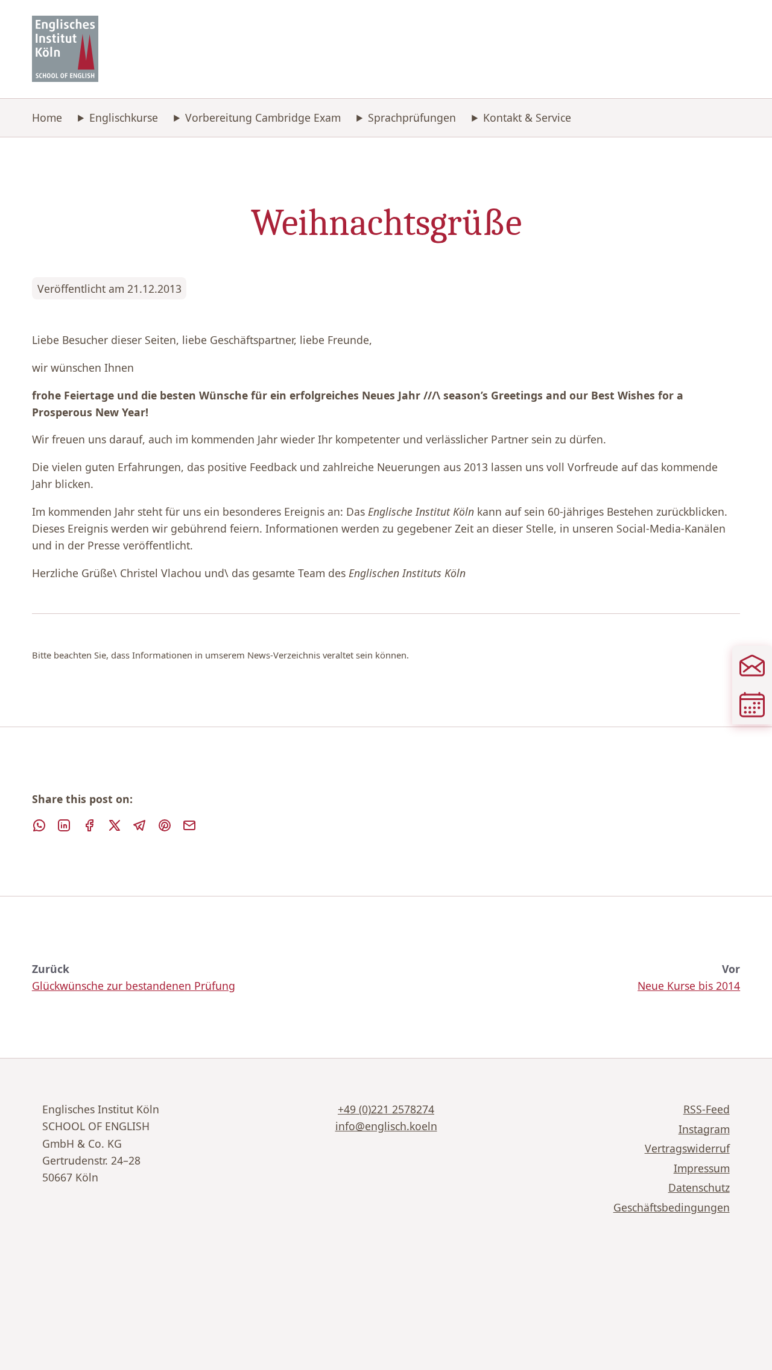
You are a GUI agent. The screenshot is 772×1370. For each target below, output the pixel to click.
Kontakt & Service (527, 117)
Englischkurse (123, 117)
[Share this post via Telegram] (139, 825)
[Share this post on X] (114, 825)
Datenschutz (699, 1187)
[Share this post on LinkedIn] (64, 825)
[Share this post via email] (189, 825)
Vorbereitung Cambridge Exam (263, 117)
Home (47, 117)
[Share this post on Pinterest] (164, 825)
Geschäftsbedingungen (671, 1207)
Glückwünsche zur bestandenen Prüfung (133, 985)
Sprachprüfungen (412, 117)
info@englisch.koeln (386, 1126)
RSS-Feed (706, 1109)
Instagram (704, 1129)
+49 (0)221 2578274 (386, 1109)
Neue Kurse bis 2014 (689, 985)
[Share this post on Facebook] (89, 825)
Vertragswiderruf (687, 1148)
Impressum (702, 1168)
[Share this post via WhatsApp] (39, 825)
